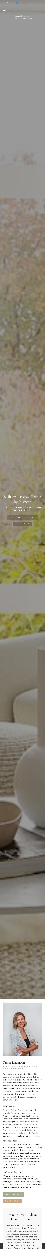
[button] (22, 517)
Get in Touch (12, 1201)
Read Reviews (22, 524)
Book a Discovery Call (22, 517)
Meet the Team (13, 1195)
